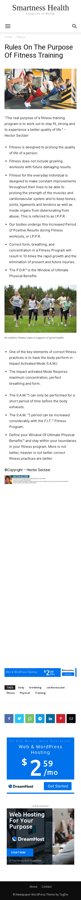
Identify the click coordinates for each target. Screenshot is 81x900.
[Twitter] (19, 718)
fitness (11, 692)
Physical (25, 692)
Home (8, 37)
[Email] (71, 718)
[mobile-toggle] (7, 26)
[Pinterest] (60, 718)
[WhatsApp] (29, 718)
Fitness (21, 37)
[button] (74, 26)
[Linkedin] (50, 718)
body (21, 687)
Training (40, 692)
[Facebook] (9, 718)
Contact (47, 887)
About (33, 887)
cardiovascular (56, 687)
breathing (35, 687)
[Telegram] (40, 718)
